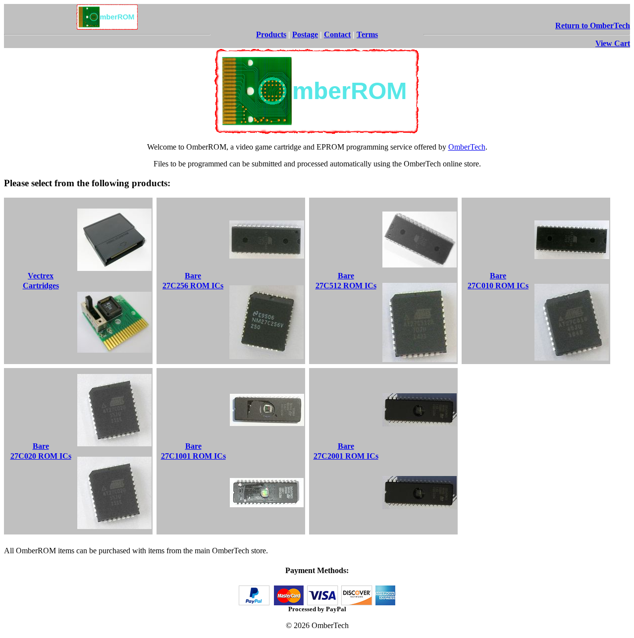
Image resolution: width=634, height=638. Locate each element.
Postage (305, 34)
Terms (367, 34)
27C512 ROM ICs (346, 285)
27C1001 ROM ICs (193, 456)
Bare (193, 275)
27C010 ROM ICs (498, 285)
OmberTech (466, 147)
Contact (337, 34)
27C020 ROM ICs (40, 456)
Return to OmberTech (592, 25)
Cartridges (41, 285)
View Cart (612, 43)
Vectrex (40, 275)
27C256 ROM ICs (192, 285)
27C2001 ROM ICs (346, 456)
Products (271, 34)
